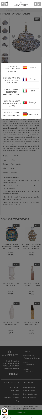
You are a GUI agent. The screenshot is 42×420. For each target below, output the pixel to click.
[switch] (4, 417)
